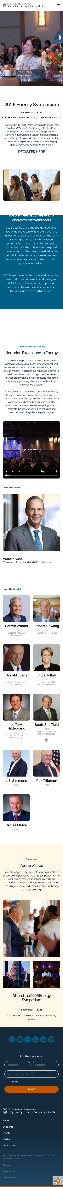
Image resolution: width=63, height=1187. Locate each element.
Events (6, 1133)
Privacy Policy (9, 1177)
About (6, 1120)
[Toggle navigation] (58, 5)
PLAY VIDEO (33, 450)
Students (8, 1126)
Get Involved (10, 1145)
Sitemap (7, 1165)
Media (6, 1139)
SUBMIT (31, 1089)
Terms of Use (9, 1171)
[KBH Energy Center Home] (24, 5)
